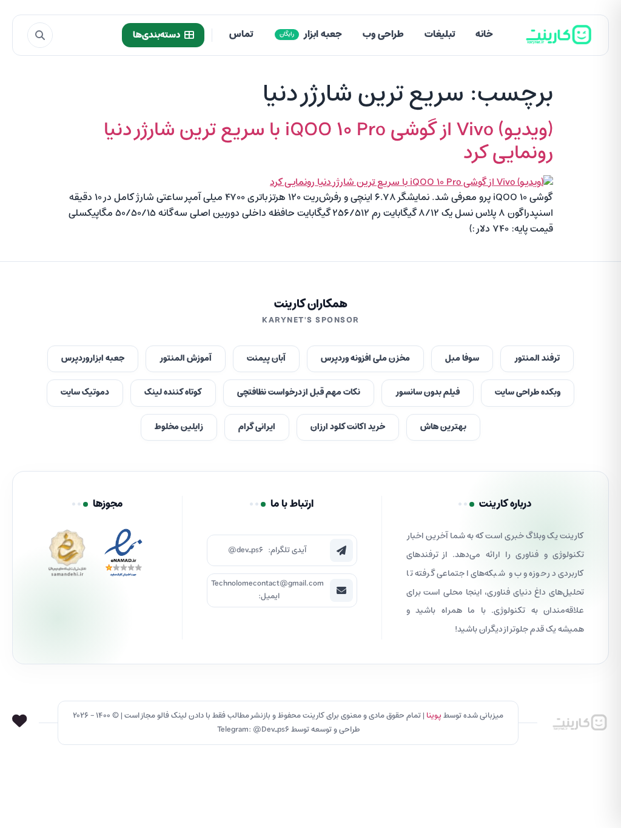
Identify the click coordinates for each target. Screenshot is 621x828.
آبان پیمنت (266, 358)
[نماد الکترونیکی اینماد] (123, 556)
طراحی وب (383, 34)
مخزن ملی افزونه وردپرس (365, 358)
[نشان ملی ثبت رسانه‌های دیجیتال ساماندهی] (67, 556)
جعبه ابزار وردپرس (92, 358)
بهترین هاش (443, 427)
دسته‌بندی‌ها (156, 35)
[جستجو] (40, 35)
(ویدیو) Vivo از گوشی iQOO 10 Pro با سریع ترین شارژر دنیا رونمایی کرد (328, 141)
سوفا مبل (462, 358)
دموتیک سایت (85, 392)
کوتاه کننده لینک (173, 392)
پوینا (433, 716)
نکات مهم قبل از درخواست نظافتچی (298, 392)
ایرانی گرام (256, 427)
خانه (484, 34)
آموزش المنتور (185, 358)
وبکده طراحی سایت (527, 392)
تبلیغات (440, 34)
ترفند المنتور (537, 358)
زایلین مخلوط (179, 427)
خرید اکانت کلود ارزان (347, 427)
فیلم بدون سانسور (427, 392)
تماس (241, 34)
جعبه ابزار (311, 34)
